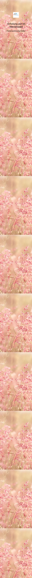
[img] (16, 14)
